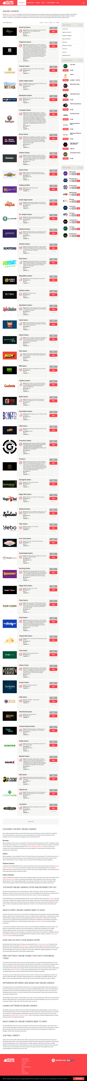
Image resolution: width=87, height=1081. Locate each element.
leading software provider (9, 879)
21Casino (22, 459)
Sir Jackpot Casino (25, 214)
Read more (70, 1078)
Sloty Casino (23, 617)
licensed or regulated (41, 921)
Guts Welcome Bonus (74, 113)
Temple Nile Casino (25, 636)
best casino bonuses (11, 14)
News (58, 2)
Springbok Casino (25, 479)
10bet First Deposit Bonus (75, 103)
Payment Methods (51, 2)
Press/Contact (25, 1073)
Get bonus (65, 70)
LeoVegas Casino (25, 110)
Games (43, 2)
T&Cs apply (53, 34)
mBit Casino (23, 426)
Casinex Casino (24, 66)
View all (80, 60)
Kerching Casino (24, 568)
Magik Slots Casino (25, 585)
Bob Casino (23, 774)
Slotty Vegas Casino (26, 200)
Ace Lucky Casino (25, 538)
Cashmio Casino (24, 380)
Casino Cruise (23, 665)
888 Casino (23, 366)
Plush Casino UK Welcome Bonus (75, 134)
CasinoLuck (23, 789)
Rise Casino (23, 258)
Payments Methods (26, 1067)
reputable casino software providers (19, 1015)
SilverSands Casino (25, 711)
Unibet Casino (23, 741)
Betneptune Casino (25, 95)
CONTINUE (79, 1078)
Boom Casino (23, 134)
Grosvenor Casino (25, 440)
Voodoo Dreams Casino (27, 726)
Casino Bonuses (30, 2)
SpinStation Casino (25, 305)
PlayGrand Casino (25, 42)
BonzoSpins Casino (25, 411)
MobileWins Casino (25, 276)
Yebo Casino (23, 524)
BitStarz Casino (24, 290)
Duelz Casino (23, 320)
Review (53, 28)
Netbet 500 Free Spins (75, 84)
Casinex (71, 74)
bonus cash (46, 944)
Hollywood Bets (24, 185)
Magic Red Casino (25, 494)
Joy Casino (23, 804)
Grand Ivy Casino (24, 27)
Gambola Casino (24, 229)
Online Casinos (21, 2)
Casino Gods (23, 170)
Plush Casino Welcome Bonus (75, 124)
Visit (53, 31)
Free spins (37, 2)
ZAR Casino (23, 697)
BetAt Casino (23, 396)
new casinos (51, 898)
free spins (40, 944)
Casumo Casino (24, 152)
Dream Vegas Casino (26, 81)
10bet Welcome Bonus (75, 94)
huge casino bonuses (16, 969)
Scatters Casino (24, 244)
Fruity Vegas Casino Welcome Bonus (74, 144)
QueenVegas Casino (26, 553)
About (23, 1071)
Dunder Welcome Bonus (75, 152)
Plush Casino (23, 600)
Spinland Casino (24, 509)
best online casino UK (24, 946)
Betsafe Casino (24, 756)
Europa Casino (24, 682)
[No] (85, 1078)
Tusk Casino (23, 650)
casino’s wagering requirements (35, 846)
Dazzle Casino (24, 335)
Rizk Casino (23, 351)
